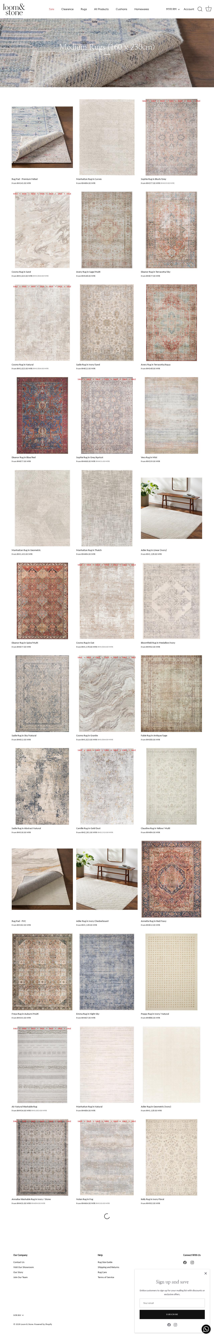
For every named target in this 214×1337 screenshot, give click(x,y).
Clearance (67, 9)
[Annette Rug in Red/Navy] (171, 879)
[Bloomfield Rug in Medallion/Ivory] (171, 601)
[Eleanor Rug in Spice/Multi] (42, 601)
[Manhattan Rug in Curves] (106, 137)
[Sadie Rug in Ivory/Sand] (106, 322)
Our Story (18, 1272)
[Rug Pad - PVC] (42, 879)
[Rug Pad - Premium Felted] (42, 137)
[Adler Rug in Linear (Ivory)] (171, 508)
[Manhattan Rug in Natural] (106, 1064)
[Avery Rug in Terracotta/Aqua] (171, 322)
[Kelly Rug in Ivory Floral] (171, 1157)
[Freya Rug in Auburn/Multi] (42, 972)
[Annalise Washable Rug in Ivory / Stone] (42, 1157)
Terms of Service (106, 1277)
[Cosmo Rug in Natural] (42, 322)
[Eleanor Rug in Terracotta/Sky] (171, 230)
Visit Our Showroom (23, 1267)
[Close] (205, 1273)
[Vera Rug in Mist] (171, 415)
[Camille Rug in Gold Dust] (106, 786)
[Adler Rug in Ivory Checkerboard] (106, 879)
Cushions (121, 9)
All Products (101, 9)
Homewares (141, 9)
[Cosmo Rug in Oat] (106, 601)
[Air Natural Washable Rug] (42, 1064)
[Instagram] (175, 1324)
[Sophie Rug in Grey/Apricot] (106, 415)
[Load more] (107, 1216)
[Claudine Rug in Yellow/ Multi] (171, 786)
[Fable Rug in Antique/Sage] (171, 693)
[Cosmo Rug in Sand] (42, 230)
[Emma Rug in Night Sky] (106, 972)
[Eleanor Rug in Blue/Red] (42, 415)
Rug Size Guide (105, 1262)
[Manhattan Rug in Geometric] (42, 508)
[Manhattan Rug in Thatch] (106, 508)
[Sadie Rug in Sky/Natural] (42, 693)
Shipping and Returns (108, 1267)
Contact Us (18, 1262)
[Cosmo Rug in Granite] (106, 693)
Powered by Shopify (43, 1324)
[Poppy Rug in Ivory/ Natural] (171, 972)
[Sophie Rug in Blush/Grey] (171, 137)
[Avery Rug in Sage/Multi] (106, 230)
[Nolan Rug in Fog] (106, 1157)
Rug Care (102, 1272)
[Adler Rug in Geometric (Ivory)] (171, 1064)
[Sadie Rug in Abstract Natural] (42, 786)
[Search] (200, 9)
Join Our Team (20, 1277)
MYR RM (171, 9)
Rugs (84, 9)
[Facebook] (169, 1324)
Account (189, 9)
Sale (51, 9)
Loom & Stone (27, 1324)
